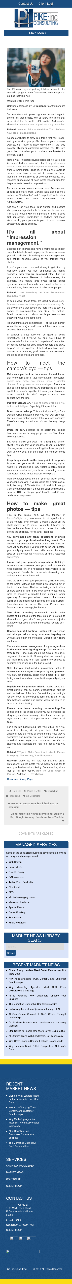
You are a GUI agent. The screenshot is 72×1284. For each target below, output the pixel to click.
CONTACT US (13, 1179)
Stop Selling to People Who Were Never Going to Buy (37, 1030)
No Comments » (34, 796)
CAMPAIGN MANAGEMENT (21, 1165)
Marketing (15, 796)
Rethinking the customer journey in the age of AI (34, 1009)
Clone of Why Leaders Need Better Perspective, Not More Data (24, 1099)
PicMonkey (38, 553)
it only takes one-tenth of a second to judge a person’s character (36, 164)
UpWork (14, 557)
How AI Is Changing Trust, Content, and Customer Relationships (22, 1111)
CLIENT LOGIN (14, 1185)
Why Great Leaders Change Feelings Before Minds (36, 1041)
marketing (53, 791)
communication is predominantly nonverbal (41, 124)
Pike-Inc (17, 791)
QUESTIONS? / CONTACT (20, 1224)
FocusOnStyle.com (17, 518)
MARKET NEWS (14, 1172)
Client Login (46, 3)
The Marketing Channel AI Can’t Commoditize (33, 1004)
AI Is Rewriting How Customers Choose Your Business (22, 1134)
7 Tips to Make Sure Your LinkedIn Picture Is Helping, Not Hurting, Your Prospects (36, 753)
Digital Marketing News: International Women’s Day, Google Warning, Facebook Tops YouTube (37, 815)
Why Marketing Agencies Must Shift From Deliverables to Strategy (24, 1122)
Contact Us (25, 3)
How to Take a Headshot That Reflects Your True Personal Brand (36, 131)
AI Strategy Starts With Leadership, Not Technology (36, 1036)
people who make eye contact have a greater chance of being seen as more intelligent (36, 382)
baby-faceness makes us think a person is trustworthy (36, 302)
